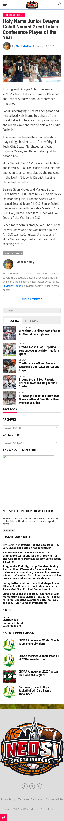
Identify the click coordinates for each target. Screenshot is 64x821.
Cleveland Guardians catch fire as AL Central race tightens (39, 332)
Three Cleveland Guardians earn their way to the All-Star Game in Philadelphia (30, 601)
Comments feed (13, 623)
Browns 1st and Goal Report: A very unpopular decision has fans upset (39, 350)
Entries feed (10, 620)
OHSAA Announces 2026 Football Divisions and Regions (38, 673)
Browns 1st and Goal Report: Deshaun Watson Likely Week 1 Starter (38, 383)
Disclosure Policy (54, 799)
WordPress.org (12, 626)
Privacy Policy (8, 799)
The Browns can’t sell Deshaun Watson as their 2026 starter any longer (39, 366)
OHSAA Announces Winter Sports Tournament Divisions (38, 641)
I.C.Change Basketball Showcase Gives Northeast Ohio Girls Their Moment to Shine (39, 399)
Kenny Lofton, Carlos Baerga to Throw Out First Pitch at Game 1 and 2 (30, 587)
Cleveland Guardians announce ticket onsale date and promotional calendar (32, 576)
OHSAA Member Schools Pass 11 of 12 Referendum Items (38, 657)
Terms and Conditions (30, 799)
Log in (6, 617)
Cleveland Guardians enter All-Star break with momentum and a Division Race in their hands (31, 595)
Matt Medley (23, 46)
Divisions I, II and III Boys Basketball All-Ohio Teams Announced (34, 690)
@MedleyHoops (12, 286)
